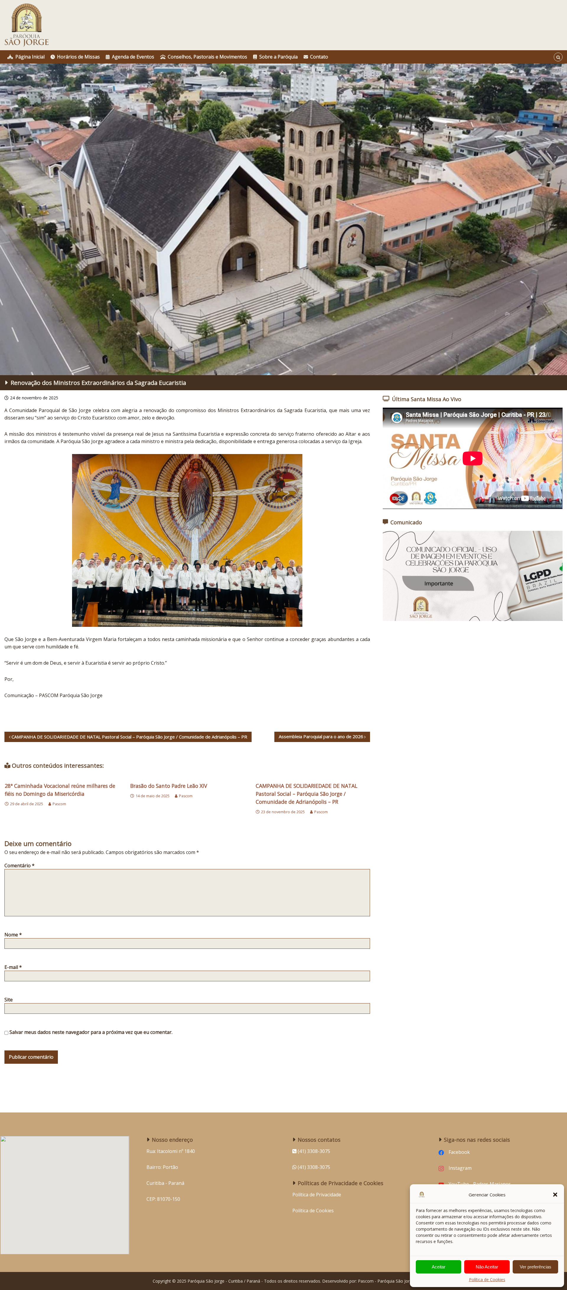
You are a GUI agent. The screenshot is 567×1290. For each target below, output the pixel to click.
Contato (319, 56)
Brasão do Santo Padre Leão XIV (168, 785)
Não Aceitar (487, 1266)
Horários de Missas (78, 56)
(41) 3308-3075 (313, 1167)
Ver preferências (535, 1266)
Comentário (19, 865)
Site (8, 999)
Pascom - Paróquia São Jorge (386, 1281)
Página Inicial (30, 56)
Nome (13, 934)
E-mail (13, 967)
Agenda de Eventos (133, 56)
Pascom (59, 803)
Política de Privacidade (316, 1194)
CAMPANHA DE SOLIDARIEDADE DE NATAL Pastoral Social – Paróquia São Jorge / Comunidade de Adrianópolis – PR (306, 793)
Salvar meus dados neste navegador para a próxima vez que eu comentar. (90, 1032)
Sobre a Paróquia (278, 56)
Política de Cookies (487, 1279)
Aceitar (438, 1266)
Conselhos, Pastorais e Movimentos (207, 56)
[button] (555, 1195)
